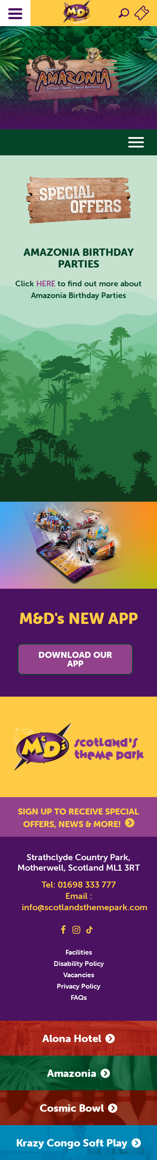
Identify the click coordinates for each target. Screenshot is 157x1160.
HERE (45, 283)
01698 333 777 (87, 884)
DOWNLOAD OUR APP (75, 659)
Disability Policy (79, 963)
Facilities (78, 952)
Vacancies (78, 974)
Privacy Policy (78, 986)
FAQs (79, 997)
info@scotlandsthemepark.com (84, 907)
